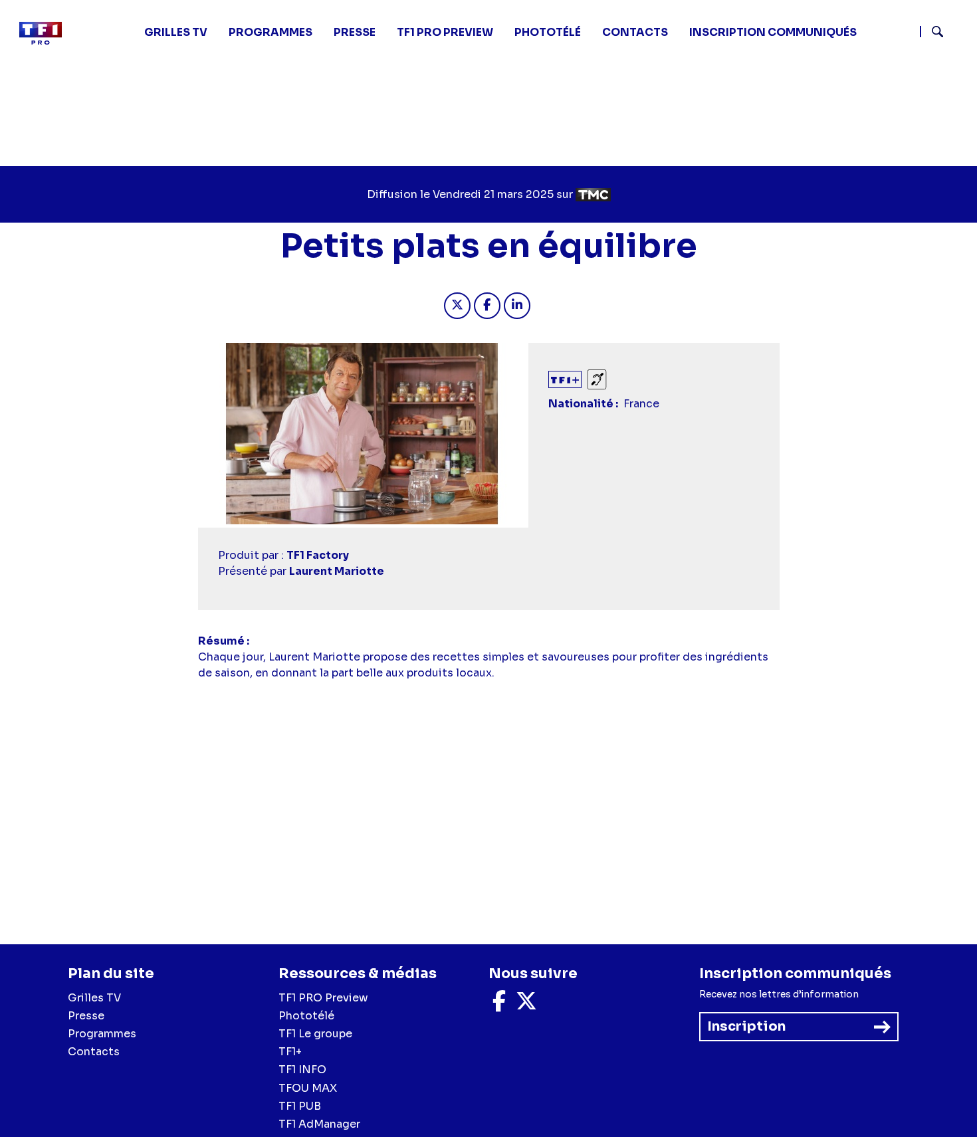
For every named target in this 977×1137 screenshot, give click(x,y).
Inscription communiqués (773, 32)
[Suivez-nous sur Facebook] (499, 1005)
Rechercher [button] (932, 31)
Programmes (102, 1034)
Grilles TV (175, 32)
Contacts (94, 1052)
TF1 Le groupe (315, 1034)
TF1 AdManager (319, 1124)
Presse (355, 32)
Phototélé (547, 32)
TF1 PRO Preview (323, 998)
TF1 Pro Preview (445, 32)
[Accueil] (46, 33)
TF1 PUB (299, 1106)
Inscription (746, 1026)
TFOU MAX (307, 1088)
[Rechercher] (943, 33)
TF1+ (290, 1052)
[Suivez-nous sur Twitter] (526, 1005)
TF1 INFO (302, 1070)
